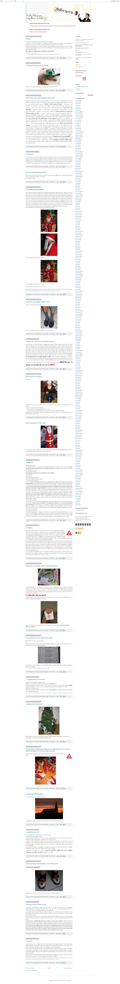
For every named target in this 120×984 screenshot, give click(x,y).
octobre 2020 (77, 392)
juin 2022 (77, 425)
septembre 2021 (78, 410)
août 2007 (77, 130)
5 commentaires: (52, 166)
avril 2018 (77, 342)
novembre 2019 (78, 373)
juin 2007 (77, 127)
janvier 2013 (77, 238)
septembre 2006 (78, 112)
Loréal (27, 797)
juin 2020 (77, 385)
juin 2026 (77, 503)
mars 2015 (77, 281)
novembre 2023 (78, 453)
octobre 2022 (77, 431)
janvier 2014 (77, 257)
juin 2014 (77, 266)
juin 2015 (77, 286)
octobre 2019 (77, 372)
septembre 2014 (78, 271)
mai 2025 (77, 483)
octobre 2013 (77, 252)
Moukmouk (36, 907)
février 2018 (77, 339)
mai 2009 (77, 165)
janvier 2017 (77, 317)
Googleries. (29, 462)
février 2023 (77, 438)
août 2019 (77, 369)
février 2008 (77, 140)
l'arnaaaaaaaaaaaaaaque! (34, 189)
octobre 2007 (77, 133)
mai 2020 (77, 383)
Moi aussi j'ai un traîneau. (34, 376)
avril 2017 (77, 322)
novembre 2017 (78, 334)
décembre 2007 (78, 136)
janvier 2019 (77, 357)
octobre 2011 (77, 213)
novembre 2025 (78, 491)
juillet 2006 (77, 108)
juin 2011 (77, 206)
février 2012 (77, 219)
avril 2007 (77, 123)
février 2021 (77, 398)
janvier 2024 (77, 456)
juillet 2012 (77, 228)
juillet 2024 (77, 466)
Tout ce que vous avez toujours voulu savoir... (41, 98)
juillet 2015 (77, 287)
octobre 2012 (77, 233)
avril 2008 (77, 143)
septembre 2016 (78, 310)
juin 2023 (77, 445)
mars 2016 (77, 301)
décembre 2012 (78, 236)
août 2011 (77, 209)
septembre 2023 (78, 450)
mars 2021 (77, 400)
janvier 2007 (77, 118)
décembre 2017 (78, 335)
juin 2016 (77, 306)
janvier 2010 (77, 178)
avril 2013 (77, 243)
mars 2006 (77, 102)
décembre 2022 (78, 435)
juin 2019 (77, 365)
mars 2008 (77, 141)
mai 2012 (77, 224)
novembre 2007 (78, 135)
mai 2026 (77, 501)
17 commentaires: (52, 417)
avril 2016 (77, 302)
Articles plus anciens (68, 968)
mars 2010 (77, 181)
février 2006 (77, 100)
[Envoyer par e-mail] (59, 58)
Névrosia (63, 100)
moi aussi (69, 485)
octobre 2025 (77, 490)
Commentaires (80, 66)
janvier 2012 (77, 218)
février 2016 (77, 299)
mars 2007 (77, 122)
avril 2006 (77, 103)
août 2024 (77, 468)
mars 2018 (77, 340)
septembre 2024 (78, 470)
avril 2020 (77, 382)
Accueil (49, 968)
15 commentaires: (52, 146)
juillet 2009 (77, 168)
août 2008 (77, 150)
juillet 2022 (77, 427)
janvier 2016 (77, 297)
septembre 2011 (78, 211)
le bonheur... (30, 154)
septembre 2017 (78, 330)
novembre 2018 (78, 354)
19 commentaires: (52, 962)
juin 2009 (77, 166)
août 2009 (77, 170)
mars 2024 (77, 460)
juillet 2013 (77, 248)
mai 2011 (76, 204)
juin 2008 (77, 146)
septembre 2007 (78, 131)
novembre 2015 (78, 294)
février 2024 (77, 458)
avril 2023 (77, 441)
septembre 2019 (78, 370)
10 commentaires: (52, 294)
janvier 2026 (77, 494)
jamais (50, 492)
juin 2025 (77, 485)
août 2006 (77, 110)
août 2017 (77, 329)
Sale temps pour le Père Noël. (36, 423)
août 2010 (77, 190)
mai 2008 (77, 145)
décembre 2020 (78, 395)
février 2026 (77, 496)
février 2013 (77, 239)
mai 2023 (77, 443)
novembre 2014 (78, 274)
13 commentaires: (52, 181)
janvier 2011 (77, 198)
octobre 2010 (77, 193)
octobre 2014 (77, 272)
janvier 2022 (77, 417)
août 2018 (77, 349)
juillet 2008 (77, 148)
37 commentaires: (52, 57)
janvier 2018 (77, 337)
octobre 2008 (78, 153)
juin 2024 (77, 465)
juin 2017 (77, 325)
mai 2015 (77, 284)
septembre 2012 (78, 231)
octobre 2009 (78, 173)
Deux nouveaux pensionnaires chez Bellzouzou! (42, 864)
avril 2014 (77, 262)
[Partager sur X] (62, 58)
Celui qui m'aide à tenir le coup (36, 904)
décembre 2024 (78, 475)
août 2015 (77, 289)
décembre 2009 (78, 176)
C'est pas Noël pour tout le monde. (37, 65)
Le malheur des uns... (33, 832)
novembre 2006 (78, 115)
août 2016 (77, 309)
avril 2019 (77, 362)
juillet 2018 (77, 347)
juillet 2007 (77, 128)
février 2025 (77, 478)
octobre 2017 (77, 332)
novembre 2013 (78, 254)
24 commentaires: (52, 741)
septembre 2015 (78, 291)
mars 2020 (77, 380)
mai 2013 (77, 244)
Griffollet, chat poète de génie (82, 86)
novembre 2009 (78, 175)
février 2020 (77, 378)
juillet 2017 (77, 327)
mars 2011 (77, 201)
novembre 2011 (78, 214)
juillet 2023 (77, 446)
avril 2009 (77, 163)
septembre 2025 (78, 488)
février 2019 (77, 359)
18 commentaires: (52, 671)
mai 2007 (77, 125)
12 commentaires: (52, 454)
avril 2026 (77, 499)
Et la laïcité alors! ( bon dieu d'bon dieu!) (39, 638)
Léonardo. (29, 941)
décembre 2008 (78, 156)
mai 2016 (77, 304)
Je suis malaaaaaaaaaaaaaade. (36, 172)
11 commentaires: (52, 824)
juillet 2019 (77, 367)
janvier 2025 (77, 476)
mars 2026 (77, 498)
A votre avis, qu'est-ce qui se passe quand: (40, 341)
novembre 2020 (78, 393)
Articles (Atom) (34, 970)
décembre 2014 (78, 276)
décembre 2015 (78, 296)
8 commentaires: (52, 90)
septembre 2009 (78, 171)
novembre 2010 (78, 194)
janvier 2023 (77, 436)
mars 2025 (77, 480)
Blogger (69, 980)
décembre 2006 (78, 117)
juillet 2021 (77, 407)
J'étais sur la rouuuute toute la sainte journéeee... (42, 566)
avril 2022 (77, 422)
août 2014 (77, 269)
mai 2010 (77, 184)
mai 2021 (77, 403)
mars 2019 (77, 360)
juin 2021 (77, 405)
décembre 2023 (78, 455)
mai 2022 (77, 423)
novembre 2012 (78, 234)
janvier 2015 (77, 277)
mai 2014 (77, 264)
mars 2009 (77, 161)
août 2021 (77, 408)
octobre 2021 (77, 412)
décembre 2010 (78, 196)
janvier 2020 (77, 377)
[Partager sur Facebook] (63, 58)
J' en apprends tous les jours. (35, 679)
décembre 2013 (78, 256)
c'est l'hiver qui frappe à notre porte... (38, 302)
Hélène (29, 379)
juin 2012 (77, 226)
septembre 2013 (78, 251)
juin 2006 (77, 107)
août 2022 (77, 428)
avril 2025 (77, 481)
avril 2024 (77, 461)
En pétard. (29, 528)
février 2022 (77, 418)
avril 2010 (77, 183)
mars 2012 (77, 221)
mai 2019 (77, 363)
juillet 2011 (77, 208)
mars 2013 (77, 241)
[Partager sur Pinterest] (65, 58)
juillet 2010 (77, 188)
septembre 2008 (78, 151)
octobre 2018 (77, 352)
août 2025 (77, 486)
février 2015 (77, 279)
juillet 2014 (77, 267)
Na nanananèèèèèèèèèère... (35, 794)
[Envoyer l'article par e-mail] (57, 57)
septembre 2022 (78, 430)
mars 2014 (77, 261)
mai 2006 (77, 105)
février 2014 (77, 259)
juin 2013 (77, 246)
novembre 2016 (78, 314)
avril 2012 (77, 223)
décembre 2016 (78, 315)
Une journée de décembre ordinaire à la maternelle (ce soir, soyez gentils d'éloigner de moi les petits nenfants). (48, 750)
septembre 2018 (78, 350)
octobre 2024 (77, 471)
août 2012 (77, 229)
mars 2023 (77, 440)
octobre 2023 (77, 451)
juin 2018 (77, 345)
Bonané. (28, 39)
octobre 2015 (77, 292)
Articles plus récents (30, 968)
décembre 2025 (78, 493)
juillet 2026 (77, 504)
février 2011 (77, 199)
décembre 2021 (78, 415)
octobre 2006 (78, 113)
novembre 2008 (78, 155)
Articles (78, 64)
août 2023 (77, 448)
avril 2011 (77, 203)
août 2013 (77, 249)
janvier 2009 (77, 158)
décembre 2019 (78, 375)
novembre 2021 (78, 413)
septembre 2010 (78, 191)
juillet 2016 (77, 307)
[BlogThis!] (61, 58)
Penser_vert (79, 88)
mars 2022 (77, 420)
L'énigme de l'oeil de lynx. (34, 704)
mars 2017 (77, 320)
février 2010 (77, 180)
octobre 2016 (77, 312)
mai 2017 (77, 324)
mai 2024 (77, 463)
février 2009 (77, 160)
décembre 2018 (78, 355)
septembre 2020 (78, 390)
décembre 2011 (78, 216)
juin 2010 (77, 186)
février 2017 (77, 319)
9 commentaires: (52, 933)
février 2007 (77, 120)
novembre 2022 (78, 433)
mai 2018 (77, 344)
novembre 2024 (78, 473)
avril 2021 (77, 402)
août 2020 (77, 388)
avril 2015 (77, 282)
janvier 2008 (77, 138)
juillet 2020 (77, 387)
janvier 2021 (77, 397)
